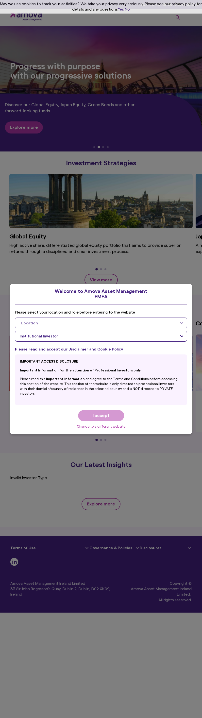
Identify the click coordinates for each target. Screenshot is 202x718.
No (127, 9)
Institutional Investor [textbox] (39, 336)
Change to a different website (101, 426)
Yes (121, 9)
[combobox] (101, 322)
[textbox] (96, 323)
